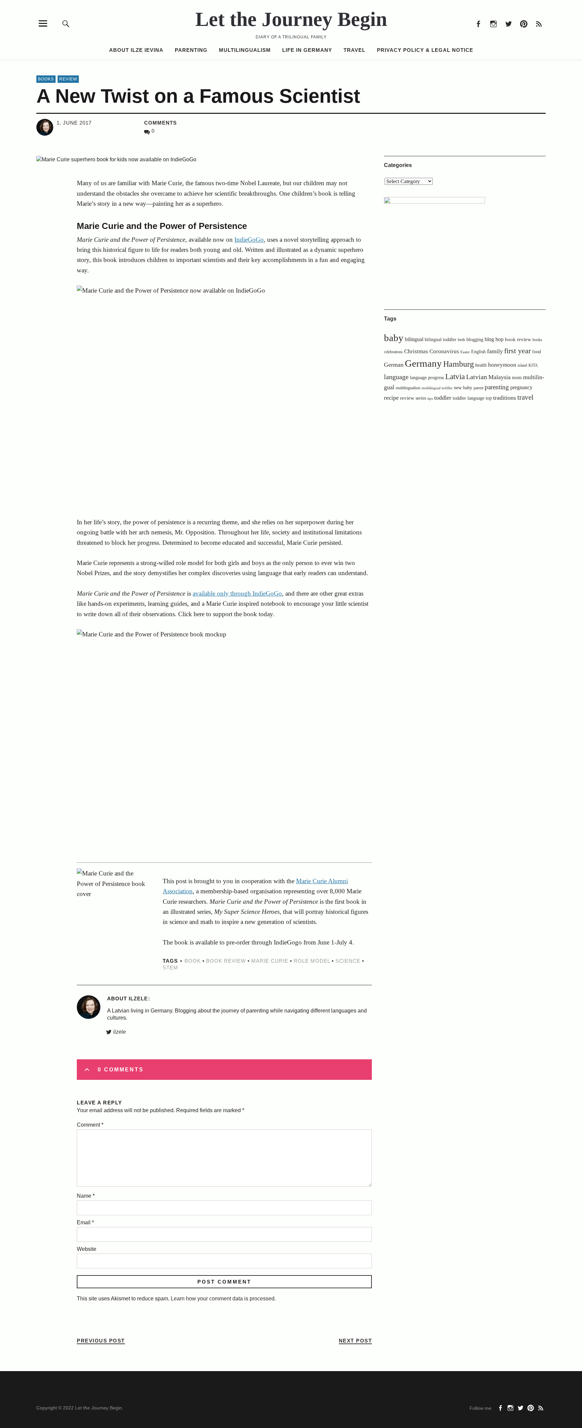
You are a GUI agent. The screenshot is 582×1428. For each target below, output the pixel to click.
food (536, 351)
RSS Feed (538, 23)
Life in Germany (307, 50)
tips (430, 398)
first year (517, 351)
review (407, 398)
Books (46, 79)
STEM (170, 967)
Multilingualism (245, 50)
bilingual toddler (440, 339)
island (522, 365)
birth (461, 339)
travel (525, 397)
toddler (442, 397)
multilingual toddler (437, 388)
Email (85, 1222)
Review (68, 79)
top (489, 398)
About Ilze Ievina (136, 50)
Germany (423, 363)
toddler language (468, 398)
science (347, 961)
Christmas (416, 351)
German (393, 364)
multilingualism (408, 388)
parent (478, 388)
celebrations (393, 352)
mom (517, 377)
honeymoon (502, 365)
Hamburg (458, 363)
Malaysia (499, 377)
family (495, 351)
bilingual (414, 339)
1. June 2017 (74, 123)
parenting (497, 387)
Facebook (478, 23)
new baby (463, 387)
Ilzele (138, 998)
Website (86, 1249)
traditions (504, 397)
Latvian (476, 376)
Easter (465, 352)
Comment (90, 1125)
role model (312, 961)
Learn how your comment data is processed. (223, 1298)
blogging (474, 339)
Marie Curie (269, 961)
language (396, 376)
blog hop (494, 339)
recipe (391, 397)
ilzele (119, 1032)
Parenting (191, 50)
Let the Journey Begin (291, 19)
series (421, 398)
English (478, 351)
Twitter (508, 23)
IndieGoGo (249, 239)
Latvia (455, 376)
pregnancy (521, 387)
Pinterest (523, 23)
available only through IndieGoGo (237, 593)
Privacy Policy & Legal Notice (425, 50)
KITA (533, 365)
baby (393, 338)
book (193, 961)
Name (86, 1196)
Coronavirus (444, 351)
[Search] (66, 23)
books (537, 339)
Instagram (493, 23)
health (481, 365)
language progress (427, 377)
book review (226, 961)
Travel (354, 50)
